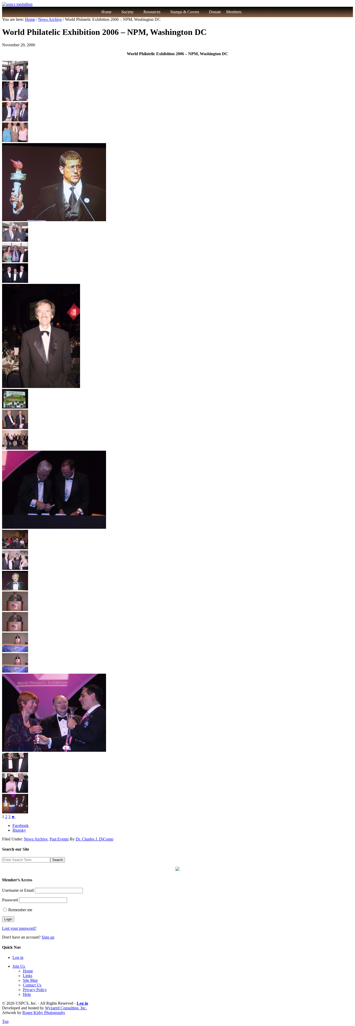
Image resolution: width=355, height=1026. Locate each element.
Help (27, 994)
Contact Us (32, 985)
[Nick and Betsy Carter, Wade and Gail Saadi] (15, 568)
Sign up (48, 937)
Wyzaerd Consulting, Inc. (66, 1008)
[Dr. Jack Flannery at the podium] (15, 609)
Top (5, 1021)
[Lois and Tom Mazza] (15, 791)
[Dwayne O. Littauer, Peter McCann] (15, 771)
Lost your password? (19, 928)
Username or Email (18, 890)
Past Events (59, 839)
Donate (215, 12)
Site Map (30, 980)
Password (10, 900)
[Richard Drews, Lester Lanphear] (15, 261)
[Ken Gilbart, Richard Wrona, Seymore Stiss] (15, 120)
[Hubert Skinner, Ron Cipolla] (15, 99)
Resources (151, 12)
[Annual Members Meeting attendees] (15, 548)
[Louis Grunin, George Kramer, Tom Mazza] (15, 281)
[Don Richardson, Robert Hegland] (15, 79)
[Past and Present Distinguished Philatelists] (15, 448)
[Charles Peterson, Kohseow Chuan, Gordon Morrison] (15, 812)
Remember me (19, 910)
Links (27, 975)
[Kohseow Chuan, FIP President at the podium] (15, 589)
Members (233, 12)
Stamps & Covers (184, 12)
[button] (253, 12)
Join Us (18, 966)
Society (127, 12)
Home (106, 12)
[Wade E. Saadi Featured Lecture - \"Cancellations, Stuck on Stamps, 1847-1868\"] (15, 407)
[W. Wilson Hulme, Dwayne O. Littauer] (15, 427)
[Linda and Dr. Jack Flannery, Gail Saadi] (15, 140)
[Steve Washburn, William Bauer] (15, 240)
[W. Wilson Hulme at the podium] (15, 650)
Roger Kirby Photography (43, 1012)
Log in (17, 957)
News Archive (36, 839)
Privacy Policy (35, 989)
